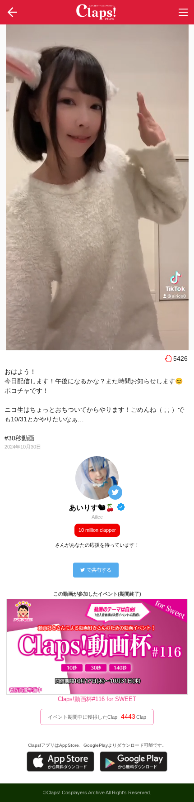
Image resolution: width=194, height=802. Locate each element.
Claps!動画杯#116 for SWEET (97, 699)
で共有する (99, 570)
